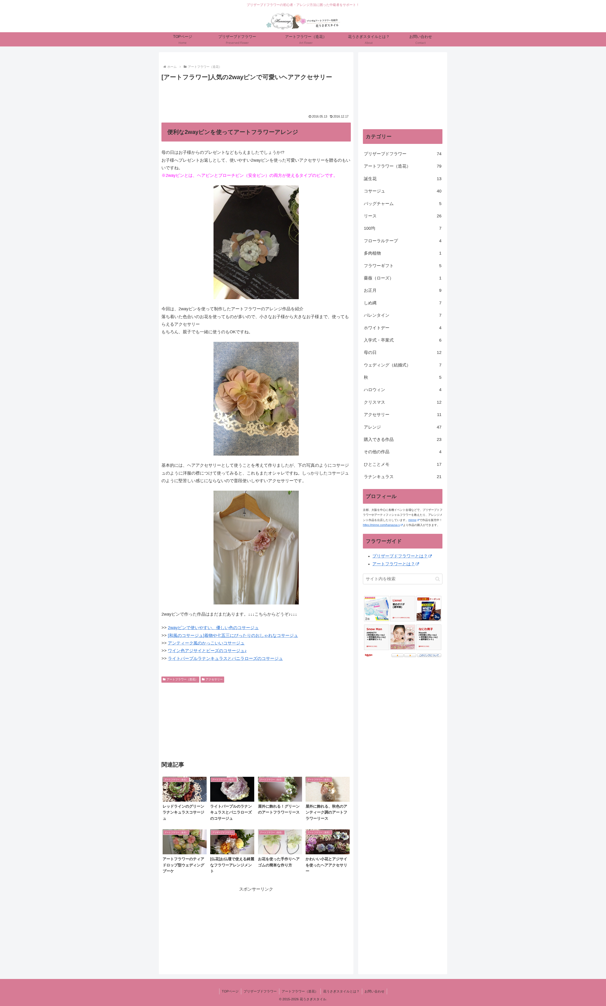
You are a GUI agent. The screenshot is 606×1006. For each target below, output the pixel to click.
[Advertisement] (256, 95)
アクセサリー (214, 679)
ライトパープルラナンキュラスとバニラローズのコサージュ (225, 658)
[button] (437, 579)
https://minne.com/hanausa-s (381, 525)
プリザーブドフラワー (260, 991)
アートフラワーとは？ (393, 564)
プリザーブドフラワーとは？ (400, 556)
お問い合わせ (374, 991)
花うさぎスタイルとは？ (341, 991)
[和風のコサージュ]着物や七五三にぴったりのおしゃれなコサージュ (233, 635)
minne (412, 520)
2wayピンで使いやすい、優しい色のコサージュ (213, 627)
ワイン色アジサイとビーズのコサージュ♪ (207, 650)
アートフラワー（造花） (182, 679)
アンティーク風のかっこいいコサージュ (206, 643)
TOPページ (230, 991)
